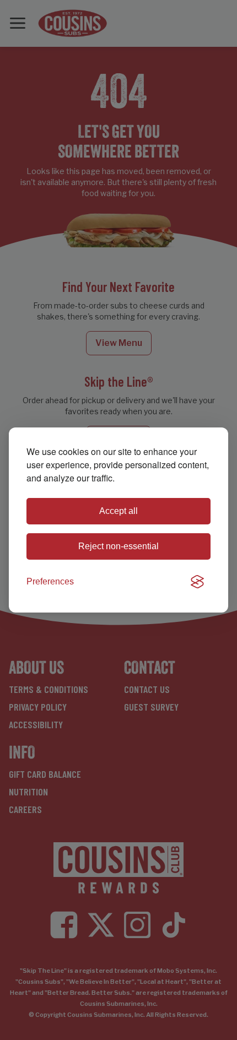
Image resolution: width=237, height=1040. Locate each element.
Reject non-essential (118, 546)
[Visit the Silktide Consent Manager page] (197, 581)
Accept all (118, 511)
